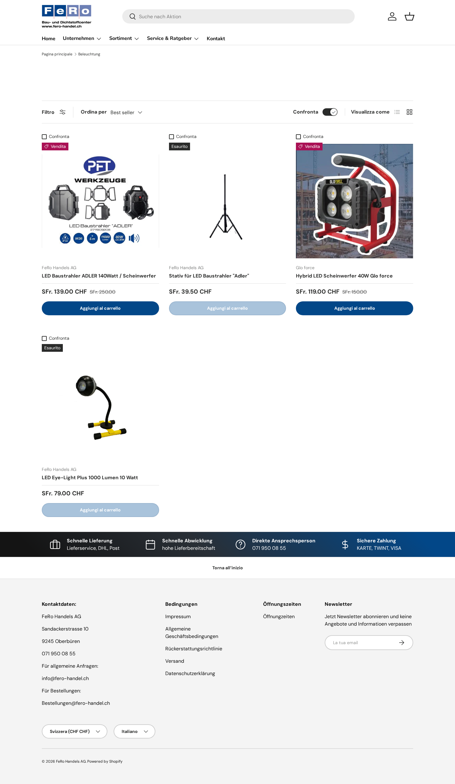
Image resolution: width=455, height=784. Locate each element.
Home (48, 38)
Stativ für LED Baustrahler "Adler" (209, 276)
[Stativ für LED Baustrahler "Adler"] (227, 201)
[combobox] (238, 16)
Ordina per (94, 112)
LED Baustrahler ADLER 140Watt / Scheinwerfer (99, 276)
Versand (174, 661)
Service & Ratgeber (169, 38)
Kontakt (216, 38)
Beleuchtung (89, 54)
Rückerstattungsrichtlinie (193, 648)
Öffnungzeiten (279, 616)
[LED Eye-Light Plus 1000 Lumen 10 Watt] (100, 402)
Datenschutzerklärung (190, 673)
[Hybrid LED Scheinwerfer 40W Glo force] (354, 201)
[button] (409, 16)
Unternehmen (78, 38)
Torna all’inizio (227, 568)
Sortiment (120, 38)
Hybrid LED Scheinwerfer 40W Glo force (344, 276)
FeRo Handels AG (71, 761)
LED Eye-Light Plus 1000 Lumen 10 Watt (90, 477)
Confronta (305, 112)
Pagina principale (57, 54)
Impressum (178, 616)
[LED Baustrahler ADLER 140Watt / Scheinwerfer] (100, 201)
